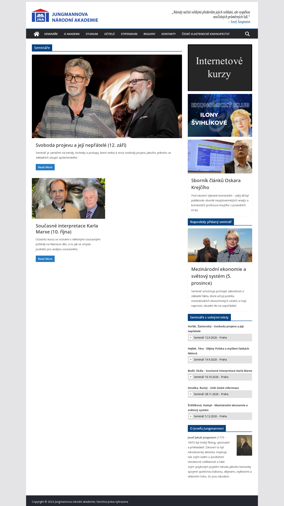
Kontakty (169, 34)
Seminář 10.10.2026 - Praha (211, 377)
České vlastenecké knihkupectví (205, 34)
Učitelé (109, 34)
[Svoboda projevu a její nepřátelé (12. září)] (107, 96)
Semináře (51, 34)
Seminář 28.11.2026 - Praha (211, 394)
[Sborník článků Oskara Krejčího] (220, 156)
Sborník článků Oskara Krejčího (216, 183)
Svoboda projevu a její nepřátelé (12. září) (81, 145)
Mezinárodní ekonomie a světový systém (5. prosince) (218, 276)
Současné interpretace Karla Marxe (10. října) (67, 228)
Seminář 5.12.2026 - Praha (210, 416)
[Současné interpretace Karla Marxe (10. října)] (68, 198)
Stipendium (129, 34)
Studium (92, 34)
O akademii (72, 34)
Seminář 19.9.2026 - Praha (210, 359)
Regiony (149, 34)
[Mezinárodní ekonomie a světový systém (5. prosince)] (220, 245)
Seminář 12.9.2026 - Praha (210, 337)
